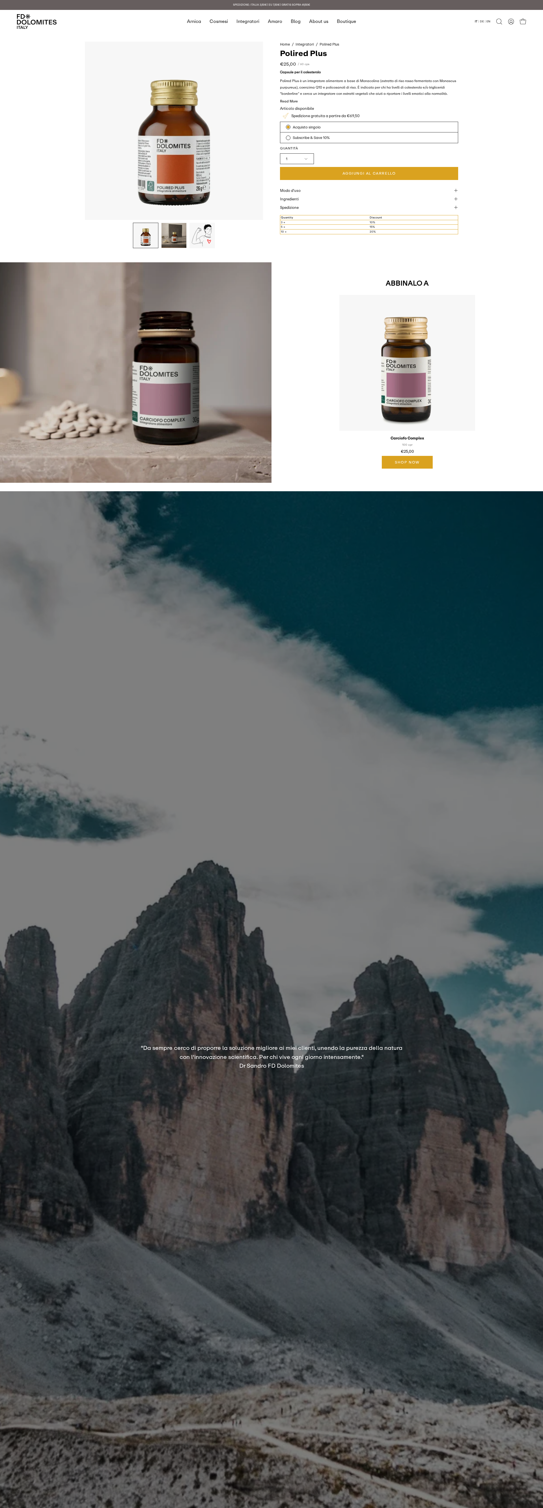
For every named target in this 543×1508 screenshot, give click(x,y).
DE (482, 21)
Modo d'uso (290, 190)
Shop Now (407, 462)
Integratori (305, 44)
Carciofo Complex (407, 438)
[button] (499, 21)
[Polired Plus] (145, 235)
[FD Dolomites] (37, 21)
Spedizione (289, 207)
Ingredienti (289, 199)
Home (285, 44)
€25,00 (407, 451)
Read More (289, 101)
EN (488, 21)
